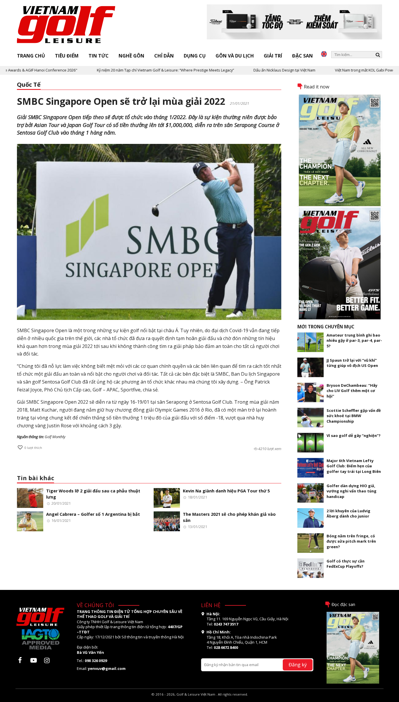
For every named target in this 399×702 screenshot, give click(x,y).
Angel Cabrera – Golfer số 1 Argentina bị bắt (93, 514)
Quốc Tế (29, 84)
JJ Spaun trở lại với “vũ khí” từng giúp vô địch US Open (352, 363)
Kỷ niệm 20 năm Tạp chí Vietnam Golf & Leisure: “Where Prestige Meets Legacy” (147, 70)
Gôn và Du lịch (235, 56)
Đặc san (302, 56)
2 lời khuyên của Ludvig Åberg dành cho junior (348, 513)
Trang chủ (31, 56)
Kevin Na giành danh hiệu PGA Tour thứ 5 (226, 491)
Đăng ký (298, 664)
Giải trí (273, 56)
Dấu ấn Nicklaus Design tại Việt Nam (267, 70)
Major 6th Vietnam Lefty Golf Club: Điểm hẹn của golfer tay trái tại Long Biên (354, 466)
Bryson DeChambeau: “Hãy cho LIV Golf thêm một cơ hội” (352, 391)
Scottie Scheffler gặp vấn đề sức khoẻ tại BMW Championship (354, 416)
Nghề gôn (131, 56)
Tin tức (99, 56)
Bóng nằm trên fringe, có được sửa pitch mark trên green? (351, 541)
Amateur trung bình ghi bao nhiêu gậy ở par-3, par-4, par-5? (354, 340)
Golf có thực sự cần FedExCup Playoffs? (346, 563)
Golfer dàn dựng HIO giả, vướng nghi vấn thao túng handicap (352, 491)
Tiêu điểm (67, 56)
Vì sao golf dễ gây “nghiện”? (354, 435)
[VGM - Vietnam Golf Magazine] (66, 25)
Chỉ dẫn (164, 56)
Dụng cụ (195, 56)
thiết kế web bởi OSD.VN (199, 699)
